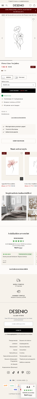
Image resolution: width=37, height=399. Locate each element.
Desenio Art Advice (25, 340)
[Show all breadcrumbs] (3, 15)
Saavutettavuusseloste (10, 356)
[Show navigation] (3, 5)
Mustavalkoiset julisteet (14, 15)
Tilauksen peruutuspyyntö (27, 359)
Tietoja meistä (13, 340)
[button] (28, 391)
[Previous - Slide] (2, 38)
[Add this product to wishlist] (33, 19)
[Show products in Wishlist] (30, 5)
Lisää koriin (18, 90)
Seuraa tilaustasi (25, 346)
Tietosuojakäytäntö (12, 334)
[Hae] (7, 5)
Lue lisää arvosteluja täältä (18, 269)
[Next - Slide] (34, 38)
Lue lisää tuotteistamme (18, 117)
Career (15, 350)
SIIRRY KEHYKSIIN (18, 141)
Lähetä (18, 330)
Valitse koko (5, 81)
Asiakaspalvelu (24, 343)
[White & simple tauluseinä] (13, 207)
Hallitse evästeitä (25, 362)
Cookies (22, 353)
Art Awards (14, 364)
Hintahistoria (5, 114)
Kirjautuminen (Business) (9, 367)
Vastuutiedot (13, 346)
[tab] (6, 60)
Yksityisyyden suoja (25, 356)
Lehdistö (14, 343)
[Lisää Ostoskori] (21, 178)
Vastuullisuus (13, 353)
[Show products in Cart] (34, 5)
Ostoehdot (23, 350)
